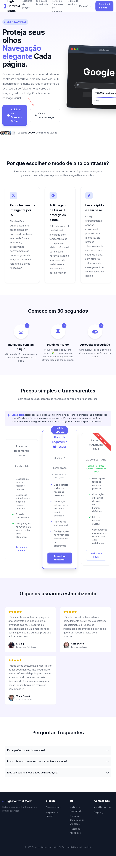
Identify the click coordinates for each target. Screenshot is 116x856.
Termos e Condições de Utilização (77, 820)
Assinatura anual (96, 555)
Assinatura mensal (21, 549)
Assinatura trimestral (60, 558)
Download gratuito (104, 6)
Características (53, 807)
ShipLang (98, 812)
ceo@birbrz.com (102, 807)
